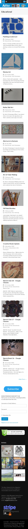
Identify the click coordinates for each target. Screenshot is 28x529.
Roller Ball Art (8, 107)
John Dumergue (16, 41)
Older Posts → (23, 379)
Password (4, 409)
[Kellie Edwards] (7, 475)
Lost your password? (12, 422)
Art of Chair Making (10, 175)
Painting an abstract (10, 37)
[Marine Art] (12, 61)
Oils (13, 212)
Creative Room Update (11, 244)
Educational (8, 41)
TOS (23, 526)
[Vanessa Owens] (7, 463)
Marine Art (7, 72)
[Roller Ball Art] (12, 96)
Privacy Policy (17, 526)
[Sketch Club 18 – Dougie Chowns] (12, 270)
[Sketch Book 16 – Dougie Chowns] (12, 347)
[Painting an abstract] (12, 25)
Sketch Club (6, 288)
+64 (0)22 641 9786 (11, 498)
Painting (16, 212)
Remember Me (7, 415)
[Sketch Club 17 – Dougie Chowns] (12, 308)
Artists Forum (8, 286)
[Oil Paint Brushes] (12, 197)
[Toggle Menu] (24, 1)
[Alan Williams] (19, 463)
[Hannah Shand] (19, 450)
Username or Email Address (8, 403)
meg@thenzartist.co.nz (11, 500)
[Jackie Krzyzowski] (7, 450)
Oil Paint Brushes (9, 208)
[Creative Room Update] (12, 232)
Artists (7, 248)
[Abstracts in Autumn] (12, 130)
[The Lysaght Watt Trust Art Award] (19, 475)
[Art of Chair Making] (12, 164)
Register (3, 422)
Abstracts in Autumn (10, 141)
